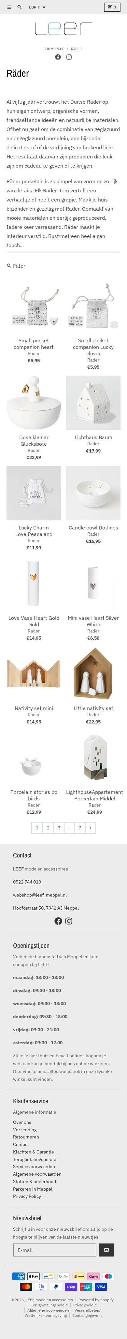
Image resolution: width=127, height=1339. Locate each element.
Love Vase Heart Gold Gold (33, 621)
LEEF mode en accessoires (49, 1299)
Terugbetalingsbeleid (49, 1304)
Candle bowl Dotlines (93, 527)
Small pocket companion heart (34, 343)
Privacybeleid (85, 1304)
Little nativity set (93, 708)
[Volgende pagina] (90, 828)
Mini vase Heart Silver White (93, 621)
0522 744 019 (27, 882)
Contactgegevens (87, 1315)
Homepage (54, 49)
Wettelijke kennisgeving (46, 1315)
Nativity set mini (34, 708)
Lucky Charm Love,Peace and (33, 530)
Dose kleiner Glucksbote (34, 440)
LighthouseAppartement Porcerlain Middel (94, 795)
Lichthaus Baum (93, 437)
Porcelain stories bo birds (33, 795)
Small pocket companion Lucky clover (93, 347)
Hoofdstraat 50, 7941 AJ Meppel (46, 908)
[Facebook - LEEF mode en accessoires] (58, 57)
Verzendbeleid (87, 1310)
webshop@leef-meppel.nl (40, 895)
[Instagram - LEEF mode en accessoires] (69, 57)
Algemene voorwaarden (48, 1310)
